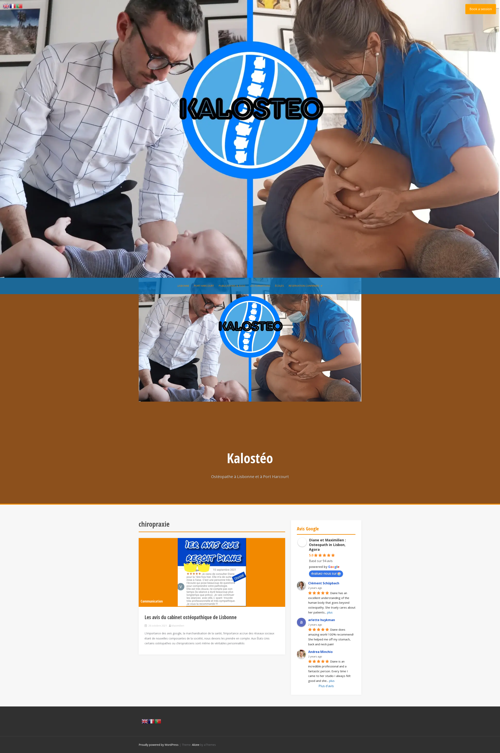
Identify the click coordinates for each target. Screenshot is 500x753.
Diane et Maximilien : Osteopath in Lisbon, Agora (327, 545)
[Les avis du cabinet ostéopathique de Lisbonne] (212, 572)
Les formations (260, 285)
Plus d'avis (326, 686)
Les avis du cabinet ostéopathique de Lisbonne (191, 617)
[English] (145, 721)
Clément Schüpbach (323, 583)
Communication (152, 601)
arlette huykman (321, 620)
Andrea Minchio (320, 652)
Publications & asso (232, 285)
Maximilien (177, 625)
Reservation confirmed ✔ (306, 285)
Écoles (279, 285)
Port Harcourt (204, 285)
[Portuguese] (158, 721)
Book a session (481, 9)
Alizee (195, 745)
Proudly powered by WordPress (159, 745)
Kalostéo (250, 458)
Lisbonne (183, 285)
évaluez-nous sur (324, 573)
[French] (151, 721)
